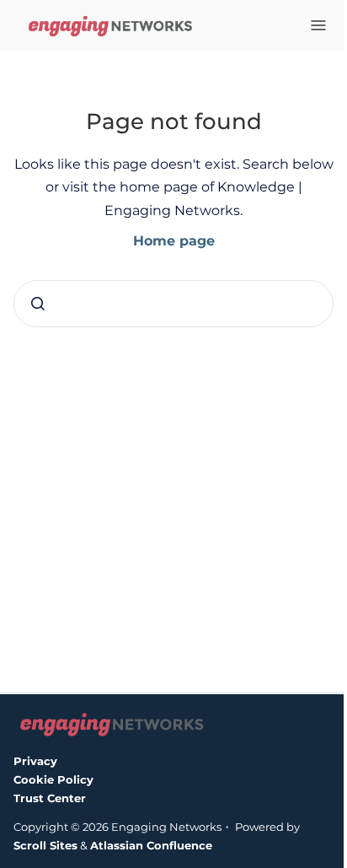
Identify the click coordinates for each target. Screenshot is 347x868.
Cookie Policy (53, 779)
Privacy (35, 761)
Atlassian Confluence (151, 845)
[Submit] (37, 303)
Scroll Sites (45, 845)
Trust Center (49, 798)
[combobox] (173, 303)
